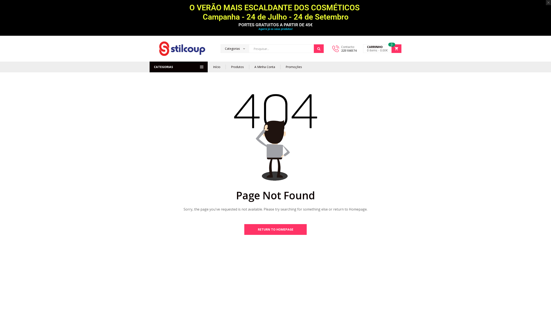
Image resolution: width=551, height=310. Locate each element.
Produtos (237, 67)
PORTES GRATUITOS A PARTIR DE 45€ (275, 24)
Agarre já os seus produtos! (275, 29)
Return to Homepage (275, 229)
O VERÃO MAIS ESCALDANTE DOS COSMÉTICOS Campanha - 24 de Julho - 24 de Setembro (275, 12)
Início (216, 67)
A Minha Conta (264, 67)
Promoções (294, 67)
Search (319, 48)
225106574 (349, 50)
